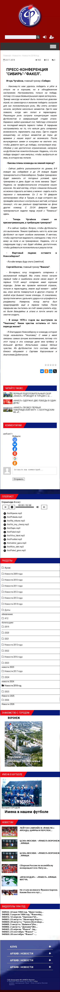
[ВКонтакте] (42, 371)
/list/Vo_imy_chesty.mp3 (16, 524)
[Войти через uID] (14, 439)
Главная (7, 55)
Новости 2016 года (13, 656)
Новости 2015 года (13, 644)
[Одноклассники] (46, 371)
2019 (7, 626)
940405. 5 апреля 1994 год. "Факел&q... (22, 914)
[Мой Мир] (50, 371)
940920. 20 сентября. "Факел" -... (19, 934)
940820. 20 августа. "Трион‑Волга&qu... (23, 922)
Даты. (8, 610)
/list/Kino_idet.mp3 (13, 547)
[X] (55, 371)
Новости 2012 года (13, 592)
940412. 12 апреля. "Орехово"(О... (20, 917)
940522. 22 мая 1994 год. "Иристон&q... (22, 912)
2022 (7, 650)
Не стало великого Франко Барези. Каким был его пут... (39, 891)
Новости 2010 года (13, 579)
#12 (6, 618)
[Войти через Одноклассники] (14, 463)
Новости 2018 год (30, 55)
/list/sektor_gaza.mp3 (14, 543)
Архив (7, 567)
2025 (7, 691)
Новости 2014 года (13, 604)
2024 (7, 677)
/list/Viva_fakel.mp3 (14, 535)
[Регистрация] (51, 38)
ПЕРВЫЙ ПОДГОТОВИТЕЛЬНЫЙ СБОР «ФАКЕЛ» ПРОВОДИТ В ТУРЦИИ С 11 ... (32, 395)
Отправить (19, 479)
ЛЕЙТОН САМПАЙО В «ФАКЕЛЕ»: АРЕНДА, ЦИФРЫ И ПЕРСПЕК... (37, 829)
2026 (7, 700)
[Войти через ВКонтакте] (14, 444)
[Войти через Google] (14, 458)
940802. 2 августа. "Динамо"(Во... (20, 927)
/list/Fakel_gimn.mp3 (14, 550)
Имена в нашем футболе (26, 812)
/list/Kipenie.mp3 (12, 513)
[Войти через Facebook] (14, 449)
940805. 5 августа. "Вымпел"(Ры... (20, 924)
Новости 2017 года (13, 671)
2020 (7, 632)
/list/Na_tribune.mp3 (14, 521)
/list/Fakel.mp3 (11, 532)
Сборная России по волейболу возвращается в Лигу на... (36, 866)
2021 (7, 638)
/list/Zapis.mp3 (11, 528)
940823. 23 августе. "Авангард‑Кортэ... (22, 919)
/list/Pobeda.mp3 (12, 517)
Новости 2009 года (13, 573)
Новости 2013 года (13, 598)
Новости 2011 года (13, 586)
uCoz (36, 981)
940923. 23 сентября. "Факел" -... (19, 931)
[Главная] (30, 15)
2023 (7, 662)
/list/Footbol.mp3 (12, 539)
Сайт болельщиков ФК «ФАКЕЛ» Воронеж (20, 980)
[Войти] (44, 38)
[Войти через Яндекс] (14, 453)
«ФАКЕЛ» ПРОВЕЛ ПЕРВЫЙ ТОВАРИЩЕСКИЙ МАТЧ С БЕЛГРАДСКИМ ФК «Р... (33, 409)
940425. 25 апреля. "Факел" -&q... (19, 929)
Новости (16, 55)
